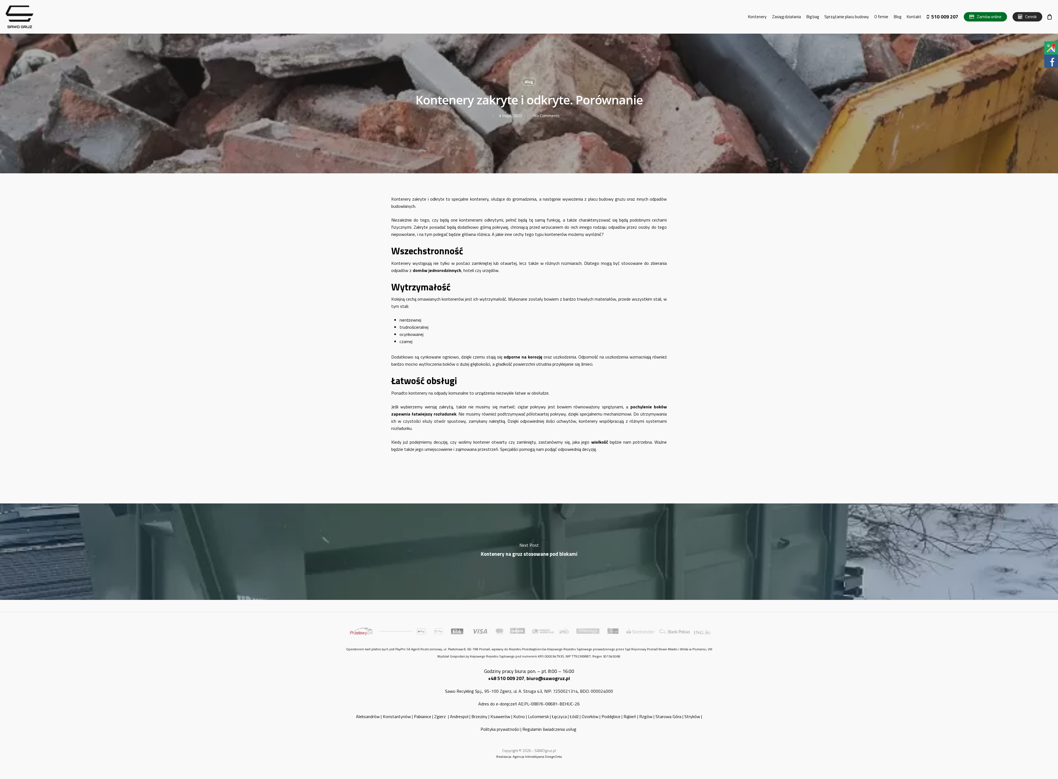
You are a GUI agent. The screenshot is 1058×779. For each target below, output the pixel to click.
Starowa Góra (668, 716)
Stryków (692, 716)
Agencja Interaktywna (528, 756)
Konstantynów (397, 716)
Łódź (574, 716)
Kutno (519, 716)
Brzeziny (479, 716)
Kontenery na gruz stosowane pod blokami (529, 551)
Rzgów (645, 716)
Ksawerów (500, 716)
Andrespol (459, 716)
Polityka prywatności (500, 729)
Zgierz (440, 716)
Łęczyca (559, 716)
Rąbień (630, 716)
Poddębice (610, 716)
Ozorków (590, 716)
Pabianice (422, 716)
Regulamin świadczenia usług (549, 729)
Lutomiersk (538, 716)
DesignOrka (553, 756)
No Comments (546, 115)
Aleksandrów (368, 716)
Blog (529, 82)
